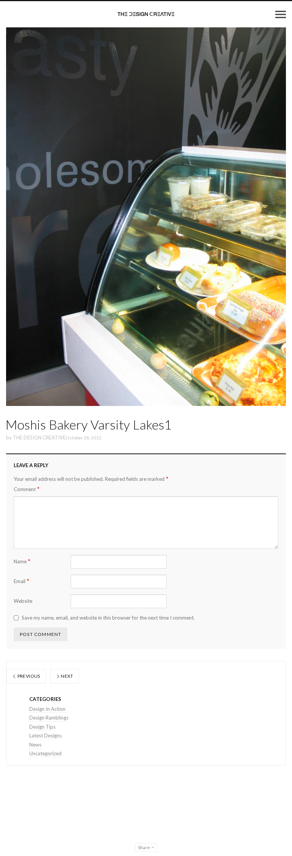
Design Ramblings (48, 718)
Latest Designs (45, 735)
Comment (27, 489)
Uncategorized (45, 753)
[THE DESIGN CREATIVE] (146, 14)
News (35, 745)
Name (22, 561)
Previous (28, 676)
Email (21, 581)
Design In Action (47, 709)
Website (23, 601)
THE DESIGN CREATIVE (39, 437)
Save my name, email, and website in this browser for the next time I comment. (108, 618)
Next (66, 676)
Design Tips (42, 727)
